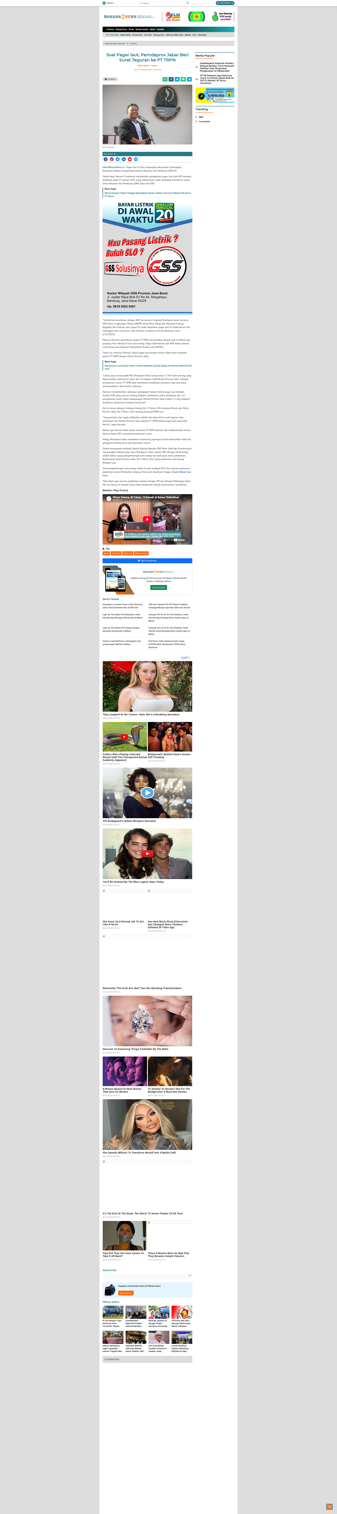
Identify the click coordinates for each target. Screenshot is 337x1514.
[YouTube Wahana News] (130, 159)
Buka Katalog (126, 1293)
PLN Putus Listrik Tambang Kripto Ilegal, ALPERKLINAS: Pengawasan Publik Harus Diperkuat (167, 644)
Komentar (112, 79)
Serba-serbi (142, 29)
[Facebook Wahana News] (106, 159)
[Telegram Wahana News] (136, 159)
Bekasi (182, 471)
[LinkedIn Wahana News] (124, 159)
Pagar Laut (127, 553)
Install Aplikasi (158, 587)
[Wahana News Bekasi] (129, 16)
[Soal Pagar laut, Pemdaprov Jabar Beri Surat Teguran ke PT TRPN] (147, 114)
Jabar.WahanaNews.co (113, 167)
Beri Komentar (149, 560)
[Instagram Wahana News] (112, 159)
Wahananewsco (141, 553)
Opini (152, 29)
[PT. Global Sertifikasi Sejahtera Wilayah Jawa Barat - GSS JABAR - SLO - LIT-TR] (147, 259)
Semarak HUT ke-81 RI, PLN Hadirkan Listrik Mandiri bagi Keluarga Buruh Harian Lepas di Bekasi (168, 617)
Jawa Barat (116, 553)
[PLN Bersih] (198, 16)
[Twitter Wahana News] (118, 159)
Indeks (160, 29)
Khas (131, 29)
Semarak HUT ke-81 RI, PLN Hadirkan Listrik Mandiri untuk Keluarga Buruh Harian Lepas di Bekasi (169, 630)
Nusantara (121, 29)
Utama (110, 29)
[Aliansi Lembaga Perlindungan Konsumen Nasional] (214, 95)
